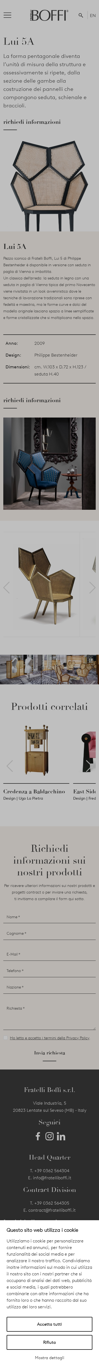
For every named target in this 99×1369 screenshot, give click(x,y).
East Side (85, 791)
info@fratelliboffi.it (52, 1177)
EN (93, 15)
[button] (82, 15)
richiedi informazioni (32, 121)
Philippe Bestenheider (56, 355)
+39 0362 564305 (51, 1203)
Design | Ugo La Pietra (23, 798)
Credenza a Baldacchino (34, 791)
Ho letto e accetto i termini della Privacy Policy (49, 1038)
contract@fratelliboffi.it (52, 1210)
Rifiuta (49, 1342)
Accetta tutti (49, 1324)
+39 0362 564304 (51, 1170)
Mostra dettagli (49, 1357)
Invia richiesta (49, 1053)
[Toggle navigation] (11, 15)
